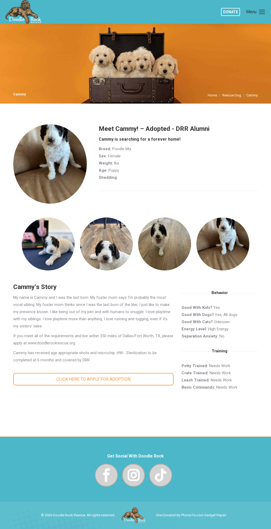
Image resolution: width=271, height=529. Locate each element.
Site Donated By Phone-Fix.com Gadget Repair (191, 515)
